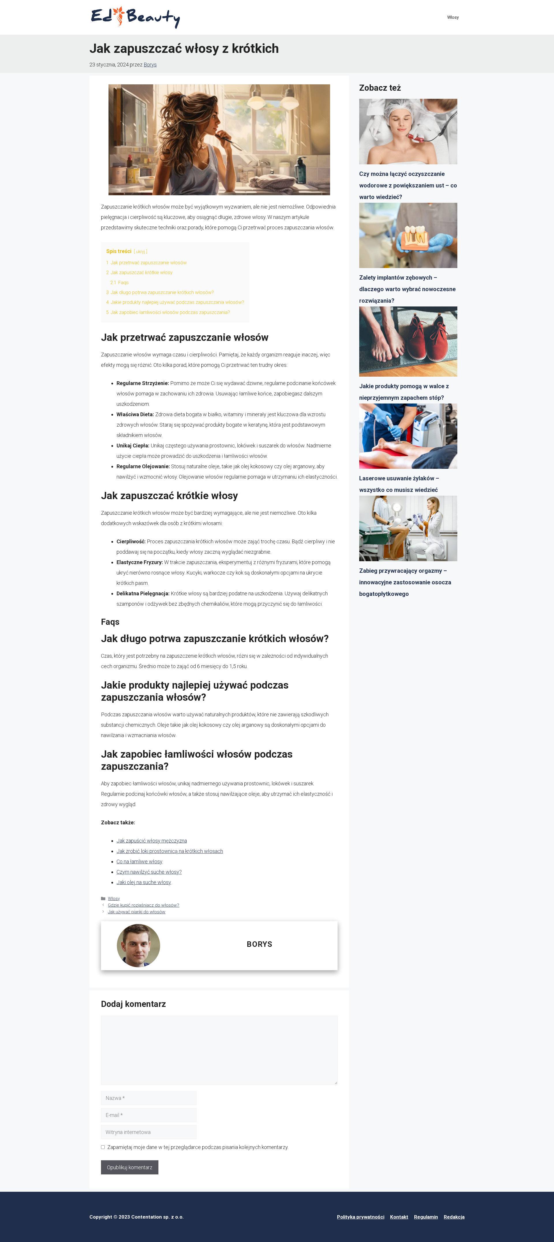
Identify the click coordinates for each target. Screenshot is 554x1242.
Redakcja (454, 1217)
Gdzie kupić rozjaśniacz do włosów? (143, 905)
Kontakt (399, 1217)
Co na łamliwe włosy (139, 861)
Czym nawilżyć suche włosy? (149, 872)
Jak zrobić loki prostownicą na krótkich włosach (170, 851)
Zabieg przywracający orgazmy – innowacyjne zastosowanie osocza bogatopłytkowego (405, 582)
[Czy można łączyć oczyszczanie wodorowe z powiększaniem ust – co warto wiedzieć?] (408, 133)
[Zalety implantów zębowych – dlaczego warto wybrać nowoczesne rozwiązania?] (408, 237)
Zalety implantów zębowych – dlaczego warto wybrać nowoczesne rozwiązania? (407, 289)
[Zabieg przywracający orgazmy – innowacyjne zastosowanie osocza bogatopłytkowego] (408, 530)
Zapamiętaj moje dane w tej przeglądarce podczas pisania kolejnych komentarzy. (198, 1147)
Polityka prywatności (360, 1217)
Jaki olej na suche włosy (144, 882)
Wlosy (453, 17)
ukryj (140, 251)
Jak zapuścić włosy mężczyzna (152, 841)
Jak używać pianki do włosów (136, 911)
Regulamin (426, 1217)
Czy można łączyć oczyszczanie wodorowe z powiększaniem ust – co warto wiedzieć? (408, 185)
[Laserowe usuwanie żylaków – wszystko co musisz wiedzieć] (408, 438)
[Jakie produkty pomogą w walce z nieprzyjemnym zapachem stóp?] (408, 343)
